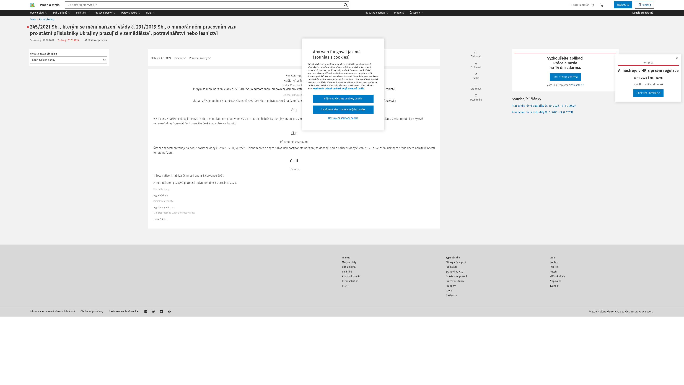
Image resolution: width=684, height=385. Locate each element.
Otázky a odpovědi (456, 276)
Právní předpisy (47, 19)
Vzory (449, 290)
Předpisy (451, 286)
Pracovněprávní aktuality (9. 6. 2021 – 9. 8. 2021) (542, 112)
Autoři (553, 271)
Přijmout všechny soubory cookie (343, 98)
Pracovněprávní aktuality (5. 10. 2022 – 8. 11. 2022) (544, 105)
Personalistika (350, 281)
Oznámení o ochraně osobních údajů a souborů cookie (338, 88)
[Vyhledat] (345, 5)
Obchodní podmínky (92, 311)
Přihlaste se (577, 85)
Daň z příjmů (349, 266)
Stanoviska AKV (454, 271)
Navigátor (451, 295)
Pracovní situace (455, 281)
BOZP (345, 286)
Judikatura (451, 266)
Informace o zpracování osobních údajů (52, 311)
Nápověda (555, 281)
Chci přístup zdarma (565, 77)
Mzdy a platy (349, 262)
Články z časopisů (456, 262)
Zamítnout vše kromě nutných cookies (343, 109)
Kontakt (554, 262)
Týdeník (554, 286)
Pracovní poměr (351, 276)
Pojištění (347, 271)
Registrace (623, 4)
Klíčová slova (557, 276)
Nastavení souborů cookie (124, 311)
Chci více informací (648, 93)
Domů (33, 19)
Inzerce (554, 266)
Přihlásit (646, 5)
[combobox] (207, 5)
